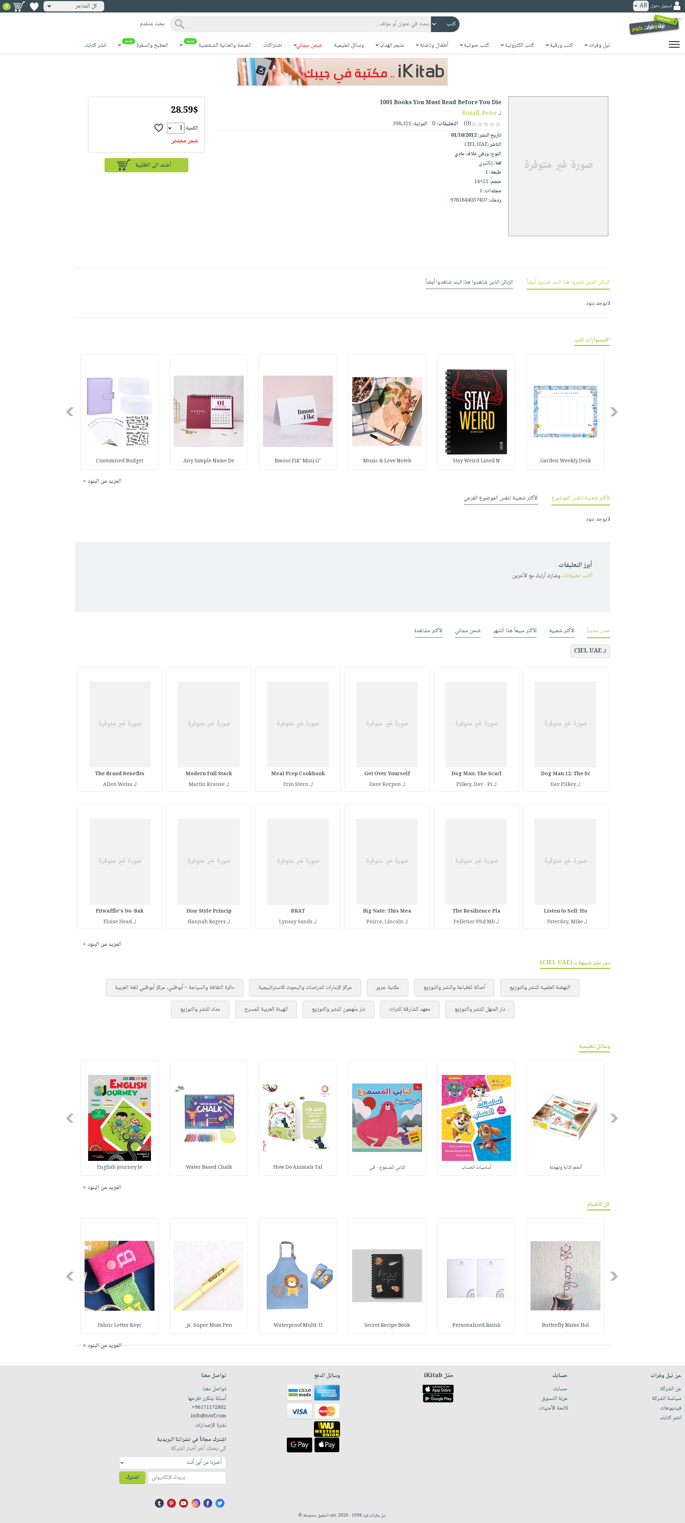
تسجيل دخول (661, 6)
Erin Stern (296, 785)
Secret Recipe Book (387, 1325)
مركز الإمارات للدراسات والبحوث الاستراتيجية (305, 988)
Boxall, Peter (479, 113)
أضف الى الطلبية (153, 165)
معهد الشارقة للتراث (409, 1009)
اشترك (132, 1477)
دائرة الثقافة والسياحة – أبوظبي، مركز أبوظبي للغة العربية (174, 988)
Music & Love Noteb (387, 461)
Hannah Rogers (207, 922)
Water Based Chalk (209, 1167)
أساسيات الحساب (476, 1167)
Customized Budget (119, 461)
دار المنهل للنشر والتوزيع (480, 1009)
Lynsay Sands (296, 922)
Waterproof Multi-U (298, 1325)
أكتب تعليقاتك (577, 576)
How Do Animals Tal (298, 1167)
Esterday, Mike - (563, 922)
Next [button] (70, 411)
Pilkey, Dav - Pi (474, 785)
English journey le (119, 1167)
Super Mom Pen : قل (208, 1325)
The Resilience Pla (476, 911)
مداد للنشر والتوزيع (200, 1009)
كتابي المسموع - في (387, 1167)
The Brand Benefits (119, 774)
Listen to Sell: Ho (565, 911)
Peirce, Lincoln (385, 922)
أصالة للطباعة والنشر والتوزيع (454, 988)
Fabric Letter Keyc (120, 1325)
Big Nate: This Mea (387, 911)
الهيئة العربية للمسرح (266, 1009)
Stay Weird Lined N (476, 461)
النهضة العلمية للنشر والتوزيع (539, 988)
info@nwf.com (208, 1416)
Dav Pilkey (563, 785)
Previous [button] (614, 411)
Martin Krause (207, 785)
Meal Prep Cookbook (298, 774)
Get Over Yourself (387, 774)
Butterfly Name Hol (565, 1325)
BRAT (298, 911)
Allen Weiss (117, 785)
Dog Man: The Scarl (476, 774)
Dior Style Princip (209, 911)
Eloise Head (117, 922)
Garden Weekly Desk (565, 461)
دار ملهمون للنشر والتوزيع (338, 1009)
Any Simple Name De (208, 461)
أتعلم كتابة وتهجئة (565, 1167)
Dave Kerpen (385, 785)
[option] (565, 411)
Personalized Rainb (476, 1325)
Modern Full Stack (209, 774)
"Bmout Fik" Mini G (298, 461)
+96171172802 (209, 1407)
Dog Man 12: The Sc (565, 774)
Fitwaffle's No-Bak (120, 911)
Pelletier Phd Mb (474, 922)
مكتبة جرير (387, 988)
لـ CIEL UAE (590, 651)
